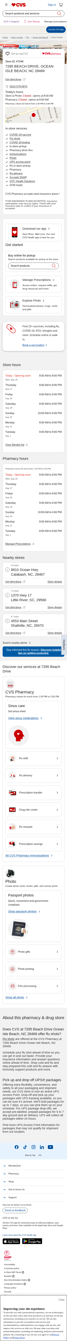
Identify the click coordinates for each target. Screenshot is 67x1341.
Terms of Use (19, 1337)
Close (62, 1299)
